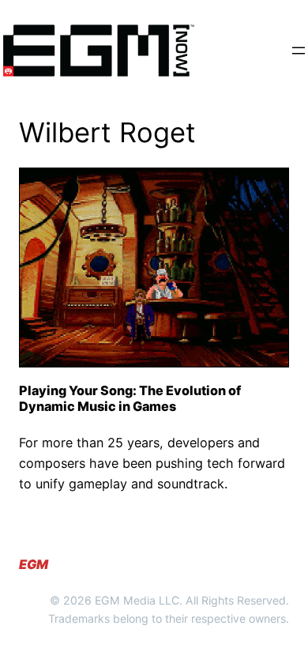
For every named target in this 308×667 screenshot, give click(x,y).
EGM (33, 564)
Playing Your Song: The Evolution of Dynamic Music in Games (130, 398)
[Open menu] (298, 50)
